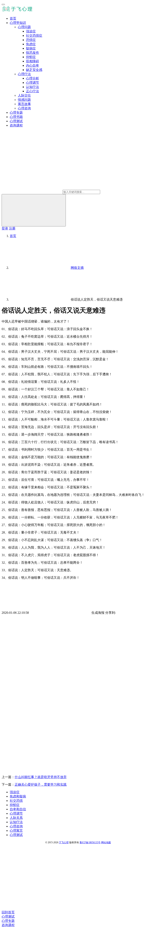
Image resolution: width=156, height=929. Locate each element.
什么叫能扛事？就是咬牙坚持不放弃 (41, 777)
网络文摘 (77, 267)
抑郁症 (31, 57)
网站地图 (106, 842)
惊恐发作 (32, 52)
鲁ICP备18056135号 (90, 842)
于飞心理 (64, 842)
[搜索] (34, 210)
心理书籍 (16, 117)
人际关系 (16, 817)
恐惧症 (31, 40)
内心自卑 (32, 65)
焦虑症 (31, 44)
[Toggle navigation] (3, 4)
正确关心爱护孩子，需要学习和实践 (41, 784)
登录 (5, 228)
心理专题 (16, 112)
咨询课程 (16, 125)
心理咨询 (24, 108)
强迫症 (31, 31)
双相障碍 (32, 61)
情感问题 (24, 99)
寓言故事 (24, 104)
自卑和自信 (18, 809)
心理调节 (32, 82)
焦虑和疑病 (18, 796)
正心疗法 (32, 91)
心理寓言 (16, 830)
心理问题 (24, 27)
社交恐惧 (16, 800)
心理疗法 (24, 74)
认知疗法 (32, 87)
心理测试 (16, 121)
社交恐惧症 (34, 35)
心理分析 (32, 78)
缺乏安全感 (34, 69)
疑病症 (31, 48)
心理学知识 (18, 22)
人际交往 (24, 95)
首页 (13, 18)
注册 (12, 228)
